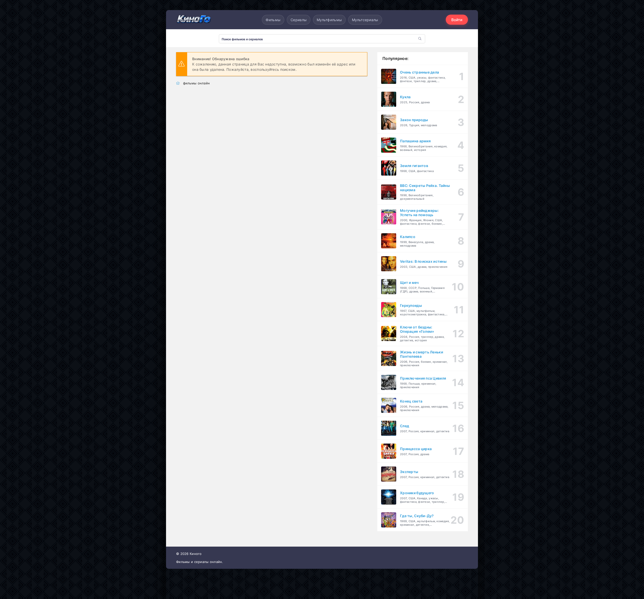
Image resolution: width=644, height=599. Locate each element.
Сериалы (299, 20)
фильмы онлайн (196, 83)
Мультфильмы (329, 20)
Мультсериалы (365, 20)
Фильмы (273, 20)
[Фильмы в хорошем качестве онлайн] (193, 19)
